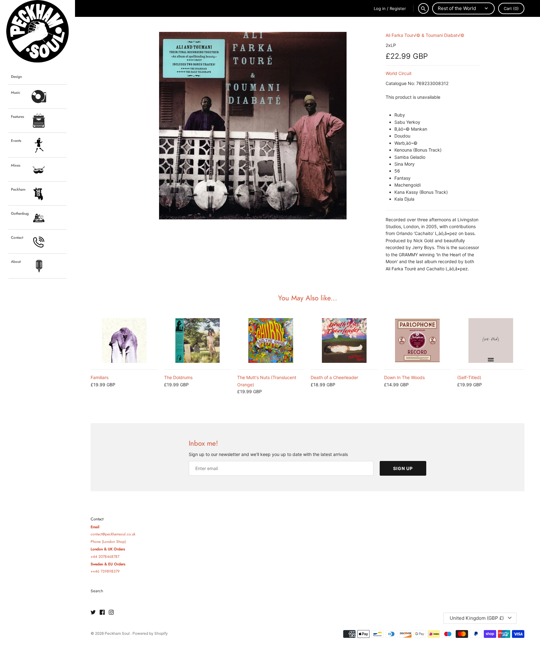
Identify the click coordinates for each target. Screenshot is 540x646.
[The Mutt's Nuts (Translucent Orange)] (270, 340)
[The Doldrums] (197, 340)
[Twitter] (93, 612)
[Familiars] (124, 340)
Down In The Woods (404, 377)
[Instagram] (111, 612)
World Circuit (399, 73)
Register (398, 8)
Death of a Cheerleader (334, 377)
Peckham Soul (118, 633)
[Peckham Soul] (37, 31)
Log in (380, 8)
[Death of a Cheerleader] (344, 340)
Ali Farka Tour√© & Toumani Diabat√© (425, 35)
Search (97, 590)
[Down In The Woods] (417, 340)
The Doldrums (178, 377)
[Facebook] (102, 612)
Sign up (403, 468)
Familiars (99, 377)
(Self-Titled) (469, 377)
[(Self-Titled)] (490, 340)
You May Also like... (307, 298)
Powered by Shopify (150, 633)
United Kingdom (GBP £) (477, 618)
